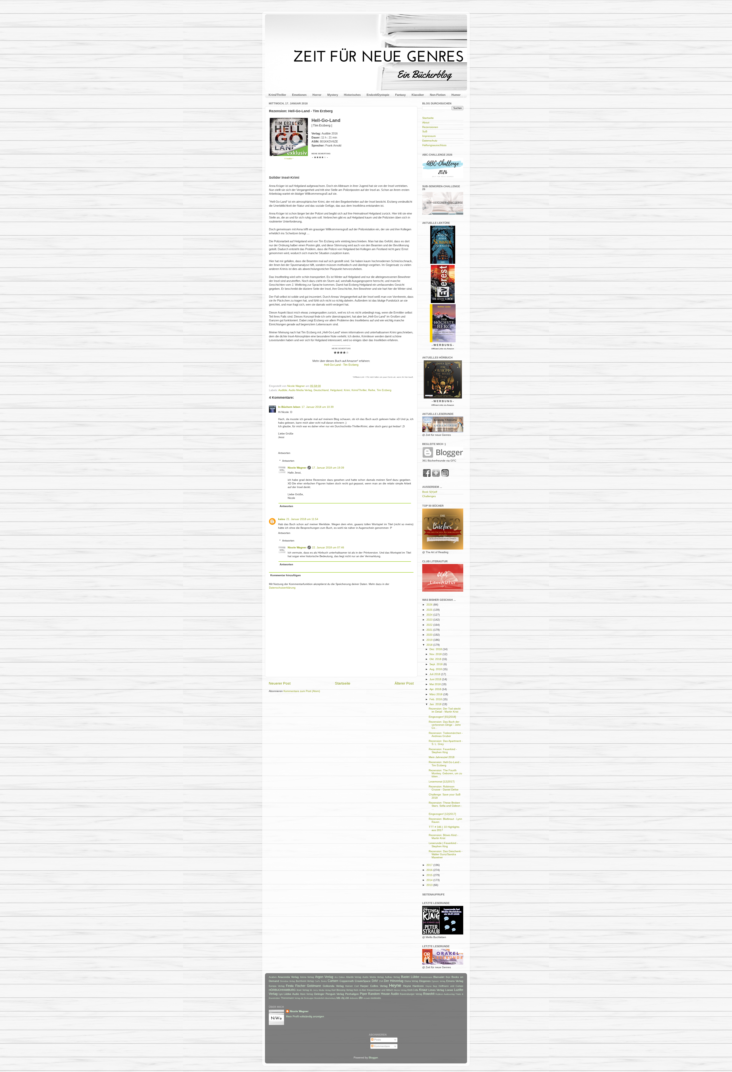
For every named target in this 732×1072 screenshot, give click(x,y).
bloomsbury (330, 998)
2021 (429, 629)
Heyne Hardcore (413, 986)
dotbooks (354, 998)
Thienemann (287, 998)
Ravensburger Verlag (411, 994)
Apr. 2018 (435, 689)
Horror (316, 94)
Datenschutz (429, 140)
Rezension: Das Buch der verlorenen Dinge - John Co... (445, 724)
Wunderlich (319, 998)
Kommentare (381, 1046)
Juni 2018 (435, 679)
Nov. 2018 (435, 654)
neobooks (376, 998)
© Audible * (288, 159)
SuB (424, 131)
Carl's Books (321, 981)
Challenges (429, 496)
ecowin (367, 998)
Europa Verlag (277, 986)
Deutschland (321, 390)
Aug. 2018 (436, 669)
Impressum (429, 136)
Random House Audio (383, 993)
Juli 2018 (435, 674)
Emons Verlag (454, 981)
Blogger (373, 1057)
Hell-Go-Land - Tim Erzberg (341, 364)
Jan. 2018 (435, 704)
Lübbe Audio (291, 994)
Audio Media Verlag (300, 390)
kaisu (281, 519)
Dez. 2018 (436, 649)
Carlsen (333, 980)
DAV (375, 980)
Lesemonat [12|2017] (441, 781)
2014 (429, 880)
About (425, 122)
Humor (456, 94)
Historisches (352, 94)
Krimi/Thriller (277, 94)
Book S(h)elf (429, 491)
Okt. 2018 (435, 659)
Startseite (342, 683)
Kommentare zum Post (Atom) (301, 691)
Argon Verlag (324, 976)
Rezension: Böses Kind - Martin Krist (443, 837)
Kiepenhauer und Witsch (380, 990)
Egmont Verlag (438, 981)
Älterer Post (404, 683)
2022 (429, 624)
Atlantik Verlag (353, 977)
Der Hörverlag (393, 980)
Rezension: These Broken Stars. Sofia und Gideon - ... (445, 805)
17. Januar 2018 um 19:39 (328, 467)
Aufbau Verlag (392, 977)
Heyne (395, 985)
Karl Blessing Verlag (342, 990)
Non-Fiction (437, 94)
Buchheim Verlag (305, 981)
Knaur (423, 989)
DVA (381, 981)
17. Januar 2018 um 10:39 (318, 407)
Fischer (300, 985)
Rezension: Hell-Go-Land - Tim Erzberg (445, 764)
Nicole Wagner (297, 467)
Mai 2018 (435, 684)
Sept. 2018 (436, 664)
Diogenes (425, 981)
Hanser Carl (352, 986)
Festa (290, 985)
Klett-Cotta (412, 990)
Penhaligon (352, 994)
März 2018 (436, 694)
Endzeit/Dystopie (378, 94)
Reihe (371, 390)
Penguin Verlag (335, 994)
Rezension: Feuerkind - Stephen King (443, 751)
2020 (429, 634)
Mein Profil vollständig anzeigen (305, 1016)
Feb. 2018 (436, 699)
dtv (361, 997)
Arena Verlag (307, 977)
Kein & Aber (360, 990)
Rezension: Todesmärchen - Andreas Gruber (446, 735)
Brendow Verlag (287, 981)
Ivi (311, 990)
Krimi (347, 390)
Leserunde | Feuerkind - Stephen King (443, 845)
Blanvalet (438, 977)
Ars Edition (340, 977)
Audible (282, 390)
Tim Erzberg (384, 390)
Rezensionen (430, 127)
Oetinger (319, 994)
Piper (363, 993)
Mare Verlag (306, 994)
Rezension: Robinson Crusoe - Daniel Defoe (443, 788)
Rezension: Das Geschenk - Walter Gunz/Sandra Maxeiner (445, 854)
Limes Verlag (436, 990)
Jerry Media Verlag (322, 990)
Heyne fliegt (431, 986)
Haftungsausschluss (434, 145)
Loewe (449, 990)
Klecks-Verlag (400, 990)
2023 (429, 619)
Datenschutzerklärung (282, 587)
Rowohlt (428, 993)
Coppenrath (347, 981)
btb (338, 998)
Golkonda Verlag (333, 986)
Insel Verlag (303, 990)
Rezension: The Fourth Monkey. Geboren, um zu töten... (445, 773)
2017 (429, 865)
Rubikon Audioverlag (445, 994)
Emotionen (299, 94)
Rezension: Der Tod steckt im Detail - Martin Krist (445, 710)
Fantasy (400, 94)
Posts (377, 1039)
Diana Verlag (411, 981)
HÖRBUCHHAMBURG (282, 990)
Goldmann (314, 985)
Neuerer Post (280, 683)
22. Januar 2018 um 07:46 (328, 547)
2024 (429, 614)
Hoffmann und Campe (451, 986)
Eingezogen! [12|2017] (442, 814)
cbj (342, 998)
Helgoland (336, 390)
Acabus (273, 977)
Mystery (332, 94)
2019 (429, 639)
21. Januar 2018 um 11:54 (302, 519)
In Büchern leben (289, 407)
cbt (347, 998)
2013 (429, 885)
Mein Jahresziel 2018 (441, 757)
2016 (429, 870)
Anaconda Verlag (288, 977)
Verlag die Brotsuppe (304, 998)
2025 (429, 609)
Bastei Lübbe (410, 976)
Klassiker (418, 94)
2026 (429, 604)
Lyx (281, 994)
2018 (429, 644)
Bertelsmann (426, 977)
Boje (448, 977)
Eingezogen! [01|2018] (442, 716)
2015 (429, 875)
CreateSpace (363, 981)
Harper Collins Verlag (373, 986)
